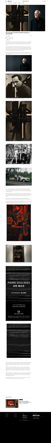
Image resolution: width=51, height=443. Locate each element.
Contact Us (15, 415)
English (6, 416)
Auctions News (20, 399)
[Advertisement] (19, 387)
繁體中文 (7, 415)
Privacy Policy (15, 416)
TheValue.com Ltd (25, 420)
